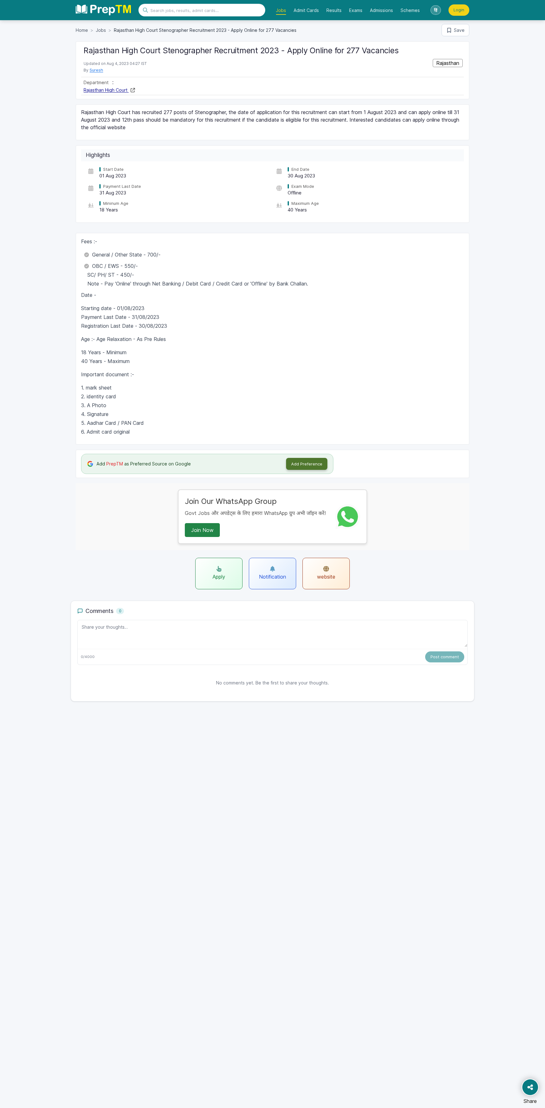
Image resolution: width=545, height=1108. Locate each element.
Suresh (96, 69)
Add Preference (306, 463)
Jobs (281, 10)
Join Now (202, 530)
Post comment (445, 656)
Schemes (410, 10)
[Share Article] (530, 1087)
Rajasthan (447, 63)
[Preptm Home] (103, 10)
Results (334, 10)
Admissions (381, 10)
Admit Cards (306, 10)
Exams (355, 10)
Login (459, 9)
